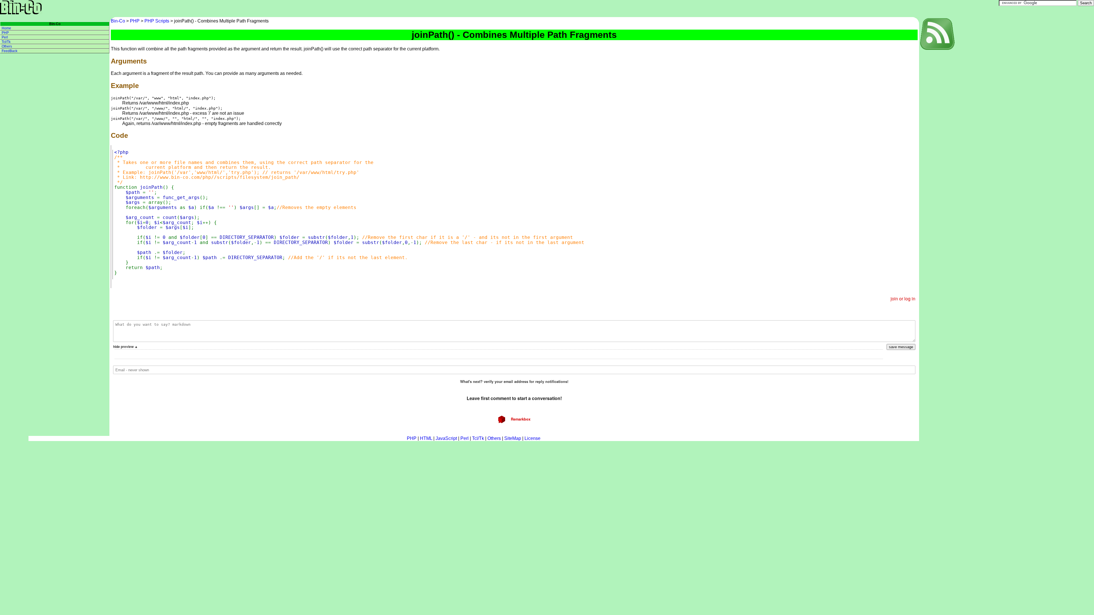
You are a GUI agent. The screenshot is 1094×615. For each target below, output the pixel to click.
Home (6, 28)
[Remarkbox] (514, 363)
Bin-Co (118, 21)
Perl (5, 37)
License (532, 438)
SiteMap (512, 438)
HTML (426, 438)
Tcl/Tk (6, 42)
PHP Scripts (156, 21)
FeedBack (9, 51)
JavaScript (446, 438)
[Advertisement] (942, 136)
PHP (135, 21)
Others (7, 46)
